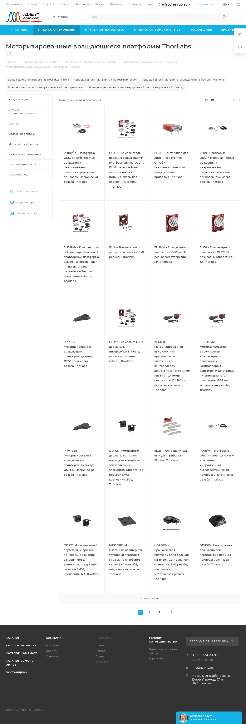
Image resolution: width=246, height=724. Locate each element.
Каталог (13, 637)
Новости (101, 650)
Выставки (102, 661)
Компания (55, 637)
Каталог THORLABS (21, 645)
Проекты (51, 650)
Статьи (100, 645)
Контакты (52, 656)
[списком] (233, 100)
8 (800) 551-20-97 (174, 4)
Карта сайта (157, 658)
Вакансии (52, 645)
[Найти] (224, 17)
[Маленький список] (206, 100)
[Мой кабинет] (238, 5)
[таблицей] (239, 100)
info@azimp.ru (202, 667)
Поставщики (17, 672)
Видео (100, 656)
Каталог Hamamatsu (23, 653)
